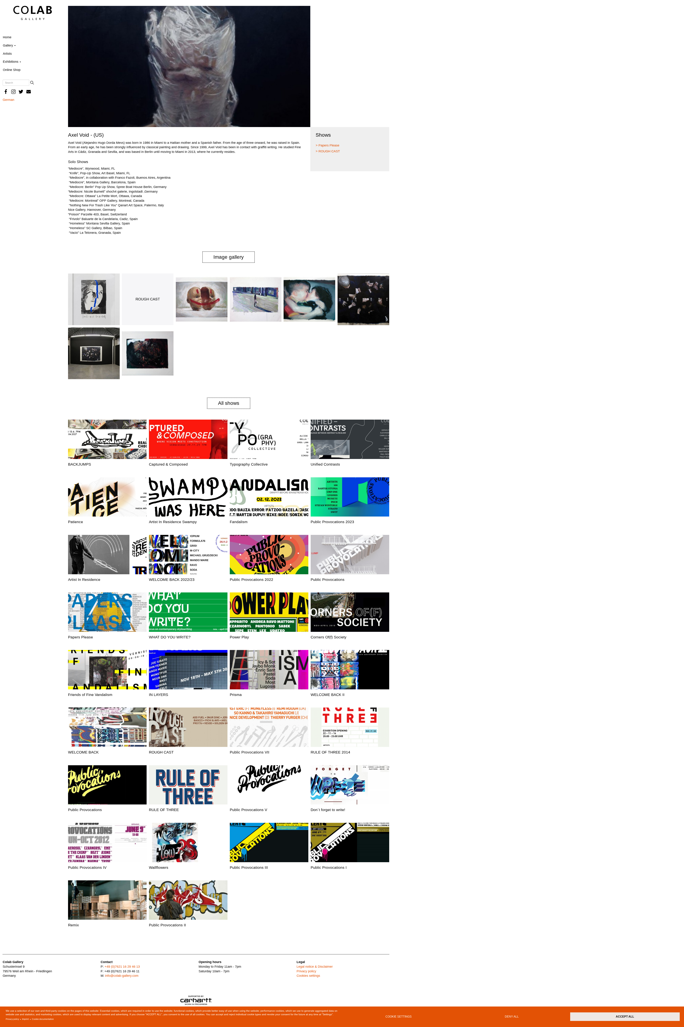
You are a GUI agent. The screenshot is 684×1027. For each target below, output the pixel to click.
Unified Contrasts (325, 464)
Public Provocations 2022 (251, 579)
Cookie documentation (43, 1019)
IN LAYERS (158, 695)
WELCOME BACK (83, 752)
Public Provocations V (248, 810)
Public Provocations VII (249, 752)
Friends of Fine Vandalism (90, 695)
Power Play (239, 637)
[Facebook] (6, 91)
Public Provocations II (167, 925)
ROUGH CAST (161, 752)
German (8, 100)
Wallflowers (158, 867)
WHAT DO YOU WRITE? (170, 637)
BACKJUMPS (79, 464)
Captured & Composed (168, 464)
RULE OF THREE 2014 (330, 752)
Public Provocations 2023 (332, 522)
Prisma (236, 695)
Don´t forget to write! (328, 810)
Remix (73, 925)
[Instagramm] (13, 91)
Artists (7, 53)
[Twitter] (21, 91)
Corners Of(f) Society (328, 637)
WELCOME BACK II (327, 695)
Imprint (25, 1019)
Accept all (625, 1016)
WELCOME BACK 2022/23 (172, 579)
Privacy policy (12, 1019)
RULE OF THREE (164, 810)
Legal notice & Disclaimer (315, 966)
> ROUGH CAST (328, 151)
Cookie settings (398, 1016)
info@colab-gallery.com (121, 975)
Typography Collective (249, 464)
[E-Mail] (28, 91)
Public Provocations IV (87, 867)
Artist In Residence (84, 579)
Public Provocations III (249, 867)
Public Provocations (327, 579)
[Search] (32, 83)
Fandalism (239, 522)
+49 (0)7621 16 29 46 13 (122, 966)
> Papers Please (327, 145)
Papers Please (80, 637)
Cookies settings (308, 975)
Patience (75, 522)
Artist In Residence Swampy (173, 522)
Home (7, 37)
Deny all (512, 1016)
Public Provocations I (329, 867)
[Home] (32, 12)
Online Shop (11, 70)
